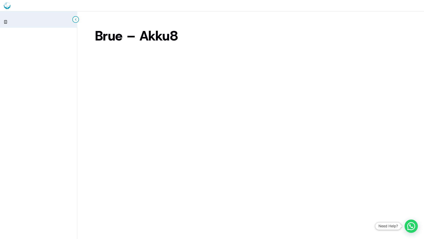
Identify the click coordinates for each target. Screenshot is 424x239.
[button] (411, 226)
